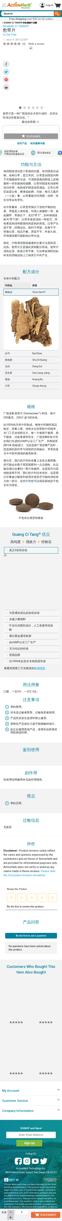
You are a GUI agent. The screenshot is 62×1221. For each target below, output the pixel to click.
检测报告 (39, 668)
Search (57, 13)
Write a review (36, 43)
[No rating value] (12, 44)
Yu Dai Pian (9, 34)
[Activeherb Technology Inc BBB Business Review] (11, 1180)
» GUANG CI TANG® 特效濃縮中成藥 (19, 23)
